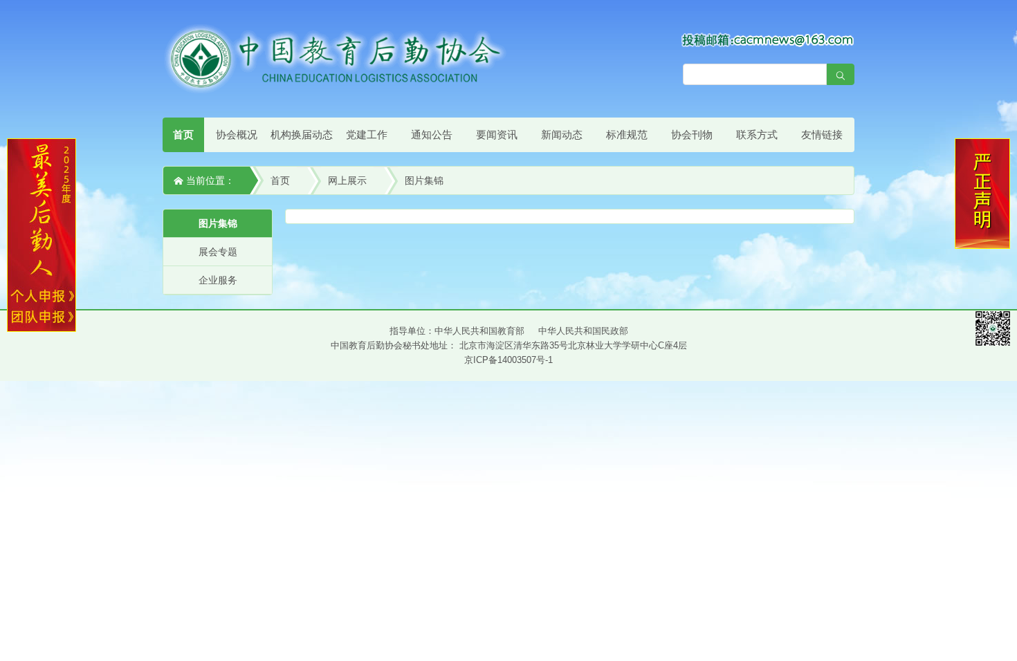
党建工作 (366, 134)
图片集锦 (424, 180)
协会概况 (236, 134)
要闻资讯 (496, 134)
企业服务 (218, 280)
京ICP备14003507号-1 (508, 360)
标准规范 (627, 134)
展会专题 (218, 251)
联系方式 (757, 134)
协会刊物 (692, 134)
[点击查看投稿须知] (767, 39)
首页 (183, 134)
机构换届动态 (302, 134)
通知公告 (431, 134)
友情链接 (822, 134)
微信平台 (992, 328)
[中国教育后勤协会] (335, 58)
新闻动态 (562, 134)
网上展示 (347, 180)
